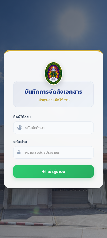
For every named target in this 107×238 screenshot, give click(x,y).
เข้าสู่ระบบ (56, 171)
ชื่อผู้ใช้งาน (22, 117)
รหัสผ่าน (20, 142)
